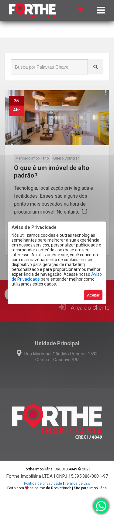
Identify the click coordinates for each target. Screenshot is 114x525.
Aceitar (93, 295)
